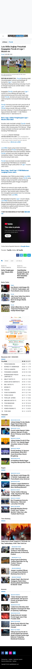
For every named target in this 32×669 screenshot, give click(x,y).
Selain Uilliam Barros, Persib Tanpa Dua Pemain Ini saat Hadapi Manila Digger (20, 308)
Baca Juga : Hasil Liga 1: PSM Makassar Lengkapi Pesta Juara (15, 171)
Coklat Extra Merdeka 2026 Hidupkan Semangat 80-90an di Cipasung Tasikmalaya (20, 608)
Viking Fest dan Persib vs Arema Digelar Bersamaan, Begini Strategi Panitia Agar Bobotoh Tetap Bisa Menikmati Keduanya (20, 635)
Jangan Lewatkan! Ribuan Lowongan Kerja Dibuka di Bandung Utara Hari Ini (19, 572)
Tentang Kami (4, 659)
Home (5, 42)
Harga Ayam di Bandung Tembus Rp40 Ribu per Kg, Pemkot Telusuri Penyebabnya (19, 562)
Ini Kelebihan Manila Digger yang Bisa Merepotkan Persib (20, 461)
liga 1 (12, 260)
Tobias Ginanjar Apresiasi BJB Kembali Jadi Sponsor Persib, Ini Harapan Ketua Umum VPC (19, 599)
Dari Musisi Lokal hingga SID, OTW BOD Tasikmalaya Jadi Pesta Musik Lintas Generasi (20, 289)
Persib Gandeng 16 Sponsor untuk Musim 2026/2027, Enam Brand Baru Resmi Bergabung (20, 453)
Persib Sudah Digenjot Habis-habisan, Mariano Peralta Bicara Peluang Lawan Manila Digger (20, 433)
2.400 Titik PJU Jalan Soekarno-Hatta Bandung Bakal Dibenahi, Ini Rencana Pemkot (20, 551)
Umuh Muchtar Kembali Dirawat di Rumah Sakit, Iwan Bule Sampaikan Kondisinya (23, 271)
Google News (25, 246)
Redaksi (10, 659)
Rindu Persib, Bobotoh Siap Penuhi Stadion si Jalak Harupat (20, 625)
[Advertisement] (16, 17)
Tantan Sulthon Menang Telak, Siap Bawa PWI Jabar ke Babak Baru (20, 493)
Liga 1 (10, 82)
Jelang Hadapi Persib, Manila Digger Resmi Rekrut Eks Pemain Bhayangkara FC (20, 423)
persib (6, 260)
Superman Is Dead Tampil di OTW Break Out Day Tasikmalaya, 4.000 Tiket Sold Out (15, 542)
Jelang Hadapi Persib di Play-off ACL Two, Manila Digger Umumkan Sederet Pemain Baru (20, 443)
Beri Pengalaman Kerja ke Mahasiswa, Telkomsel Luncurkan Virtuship (19, 502)
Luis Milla (4, 148)
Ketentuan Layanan (17, 659)
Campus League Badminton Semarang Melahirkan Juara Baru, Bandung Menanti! (20, 485)
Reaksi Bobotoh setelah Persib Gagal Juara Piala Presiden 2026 (19, 617)
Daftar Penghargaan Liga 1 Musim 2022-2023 (7, 270)
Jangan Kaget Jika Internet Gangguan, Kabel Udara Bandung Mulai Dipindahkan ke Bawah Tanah (20, 581)
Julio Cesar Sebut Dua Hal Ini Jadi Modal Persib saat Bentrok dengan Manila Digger (20, 298)
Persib (2, 54)
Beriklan (14, 661)
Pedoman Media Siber (6, 661)
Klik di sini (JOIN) (15, 142)
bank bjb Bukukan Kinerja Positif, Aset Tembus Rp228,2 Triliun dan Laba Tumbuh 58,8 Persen (19, 511)
